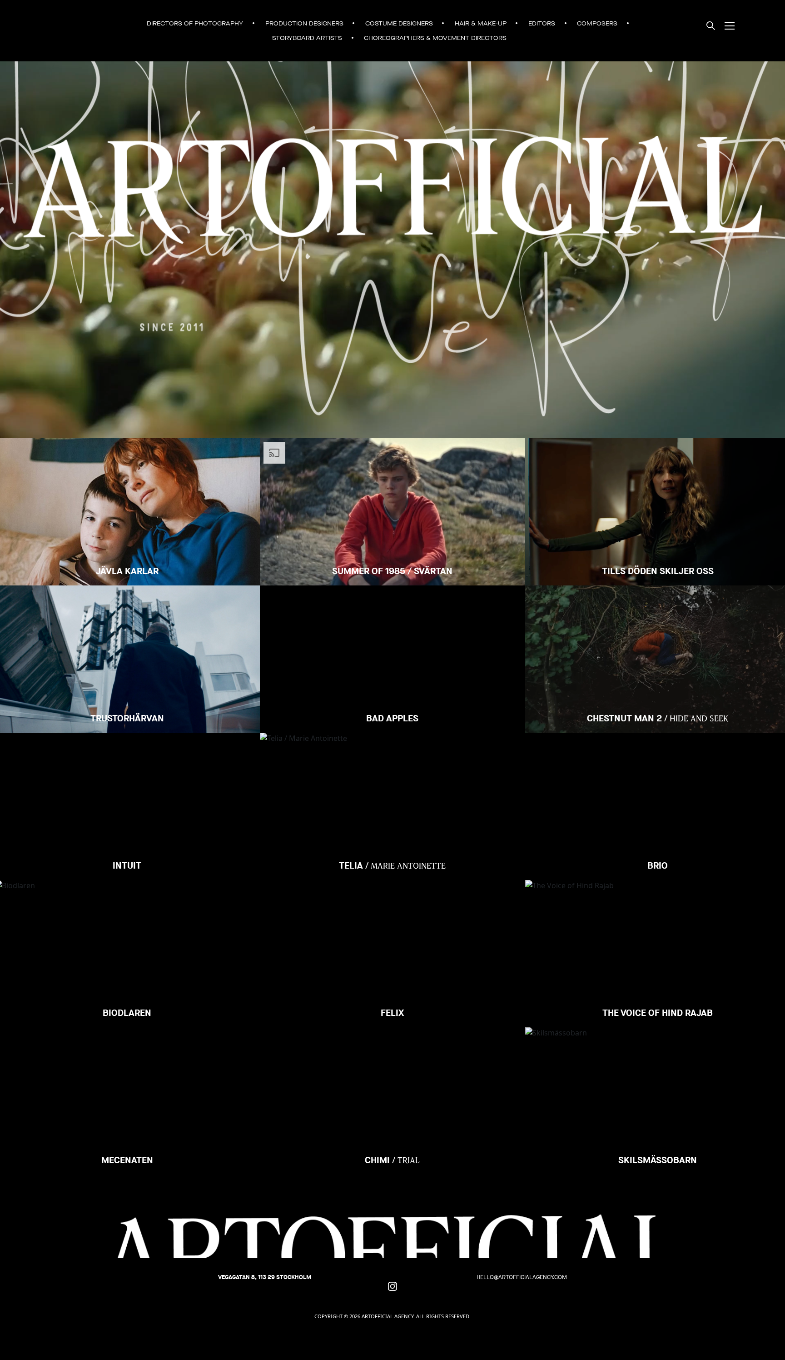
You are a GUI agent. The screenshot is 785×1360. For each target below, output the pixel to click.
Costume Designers (399, 23)
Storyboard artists (307, 38)
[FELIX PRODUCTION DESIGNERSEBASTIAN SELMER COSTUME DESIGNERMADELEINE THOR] (392, 914)
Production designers (304, 23)
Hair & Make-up (481, 23)
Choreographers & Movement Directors (435, 38)
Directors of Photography (195, 23)
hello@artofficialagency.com (522, 1277)
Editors (541, 23)
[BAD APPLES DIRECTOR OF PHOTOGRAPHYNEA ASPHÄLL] (392, 619)
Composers (597, 23)
